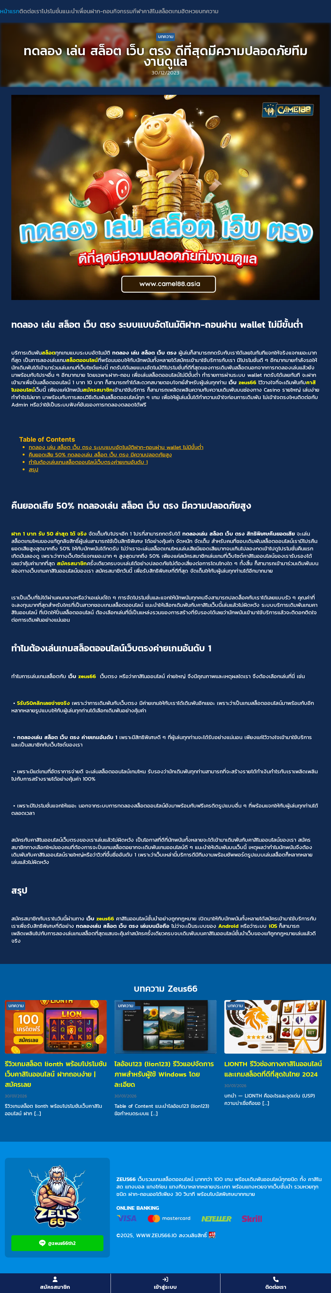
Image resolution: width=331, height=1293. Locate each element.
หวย (194, 11)
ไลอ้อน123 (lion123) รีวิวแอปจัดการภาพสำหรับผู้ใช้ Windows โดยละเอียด (164, 1074)
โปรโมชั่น (52, 11)
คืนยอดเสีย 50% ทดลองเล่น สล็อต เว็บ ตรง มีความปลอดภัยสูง (100, 454)
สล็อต (165, 11)
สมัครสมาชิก (98, 390)
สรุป (33, 469)
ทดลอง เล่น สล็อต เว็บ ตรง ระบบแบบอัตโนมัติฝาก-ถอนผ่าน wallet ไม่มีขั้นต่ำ (116, 447)
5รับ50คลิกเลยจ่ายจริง (43, 703)
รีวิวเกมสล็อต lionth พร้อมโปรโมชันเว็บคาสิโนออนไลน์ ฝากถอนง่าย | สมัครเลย (56, 1074)
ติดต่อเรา (30, 11)
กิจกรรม (123, 11)
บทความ (209, 11)
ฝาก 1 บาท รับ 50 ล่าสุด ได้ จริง (49, 533)
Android (228, 926)
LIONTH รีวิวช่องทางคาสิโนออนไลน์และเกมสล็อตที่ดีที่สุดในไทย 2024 (273, 1069)
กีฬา (138, 11)
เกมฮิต (180, 11)
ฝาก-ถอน (101, 11)
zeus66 (247, 382)
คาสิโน (150, 11)
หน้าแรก (9, 11)
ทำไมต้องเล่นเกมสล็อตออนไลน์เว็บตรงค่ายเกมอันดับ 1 (88, 462)
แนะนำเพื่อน (76, 11)
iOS (273, 926)
